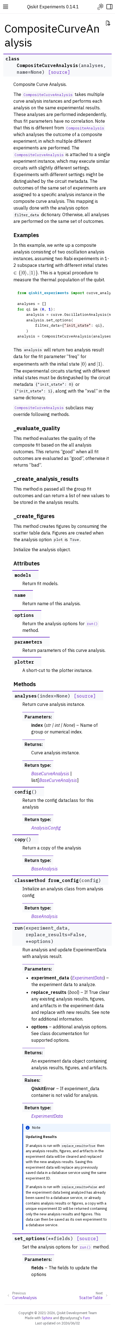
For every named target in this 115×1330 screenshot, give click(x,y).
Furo (86, 1318)
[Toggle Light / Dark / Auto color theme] (100, 6)
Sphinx (47, 1318)
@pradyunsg (69, 1318)
